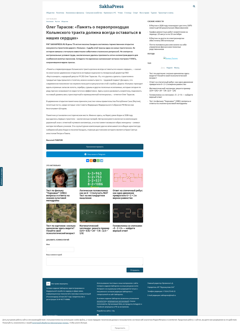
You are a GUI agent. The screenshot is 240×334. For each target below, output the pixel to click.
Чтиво (120, 12)
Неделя (169, 67)
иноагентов (101, 301)
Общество (50, 12)
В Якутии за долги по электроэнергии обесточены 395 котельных (166, 39)
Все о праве (144, 12)
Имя (48, 244)
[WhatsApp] (98, 160)
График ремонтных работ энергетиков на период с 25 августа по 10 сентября (168, 33)
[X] (94, 160)
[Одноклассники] (91, 160)
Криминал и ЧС (110, 12)
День (163, 67)
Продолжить (120, 328)
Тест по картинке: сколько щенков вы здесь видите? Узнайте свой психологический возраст (61, 229)
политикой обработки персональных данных (50, 323)
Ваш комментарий (54, 254)
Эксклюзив (49, 21)
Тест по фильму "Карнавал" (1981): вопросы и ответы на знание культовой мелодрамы (58, 195)
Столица (127, 12)
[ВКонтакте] (87, 160)
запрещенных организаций (118, 301)
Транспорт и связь (165, 12)
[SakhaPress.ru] (1, 177)
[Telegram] (101, 160)
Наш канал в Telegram (96, 154)
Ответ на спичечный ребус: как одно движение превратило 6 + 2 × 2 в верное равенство (128, 194)
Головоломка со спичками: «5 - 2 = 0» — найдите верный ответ (127, 228)
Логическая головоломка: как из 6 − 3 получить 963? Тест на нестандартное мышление (94, 194)
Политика (60, 12)
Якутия (57, 21)
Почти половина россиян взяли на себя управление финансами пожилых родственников (167, 46)
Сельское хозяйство (94, 12)
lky (113, 311)
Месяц (176, 67)
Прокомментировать (94, 146)
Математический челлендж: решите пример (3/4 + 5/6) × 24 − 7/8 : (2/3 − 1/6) (94, 229)
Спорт (135, 12)
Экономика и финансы (75, 12)
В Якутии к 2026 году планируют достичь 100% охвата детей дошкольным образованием (170, 26)
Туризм (154, 12)
